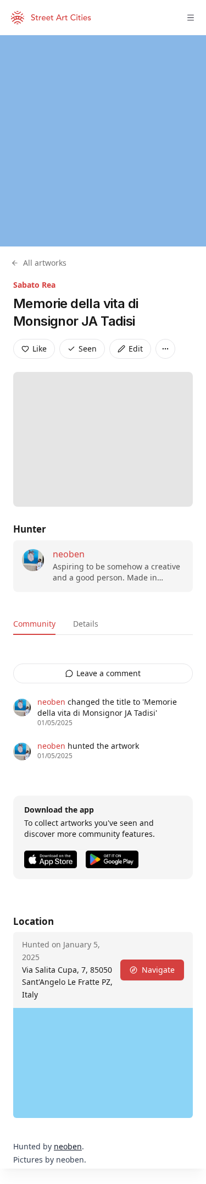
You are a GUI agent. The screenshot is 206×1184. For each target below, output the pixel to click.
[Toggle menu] (190, 17)
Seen (88, 348)
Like (39, 348)
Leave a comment (108, 673)
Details (85, 623)
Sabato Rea (34, 284)
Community (34, 623)
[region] (103, 140)
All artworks (44, 262)
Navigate (158, 969)
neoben (69, 554)
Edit (136, 348)
